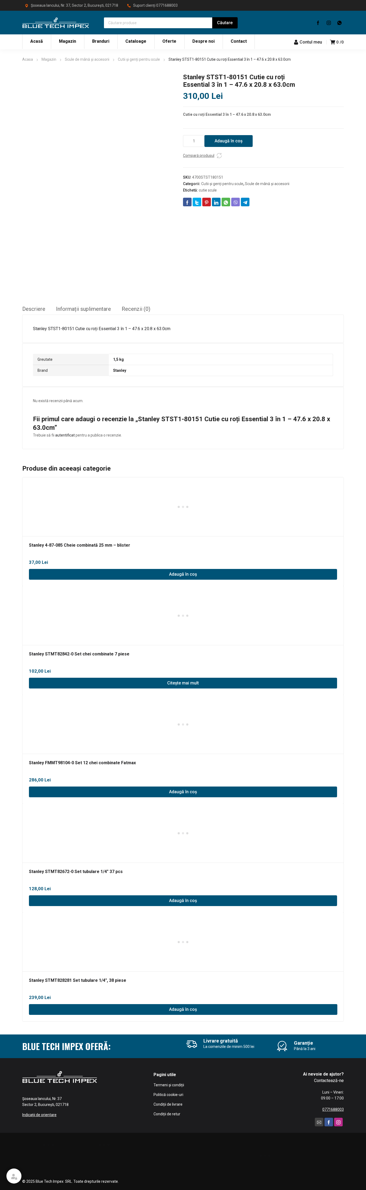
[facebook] (318, 22)
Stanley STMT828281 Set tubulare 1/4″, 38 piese (77, 980)
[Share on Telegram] (245, 202)
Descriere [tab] (33, 309)
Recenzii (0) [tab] (136, 309)
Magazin (49, 59)
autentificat (65, 435)
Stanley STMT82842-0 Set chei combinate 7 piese (79, 654)
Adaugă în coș (228, 140)
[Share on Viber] (235, 202)
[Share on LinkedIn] (216, 202)
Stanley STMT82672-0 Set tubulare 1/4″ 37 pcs (76, 871)
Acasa (27, 59)
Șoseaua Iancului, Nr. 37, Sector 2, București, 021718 (74, 5)
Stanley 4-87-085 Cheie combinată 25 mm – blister (79, 545)
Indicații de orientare (39, 1115)
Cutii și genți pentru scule (139, 59)
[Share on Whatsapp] (226, 202)
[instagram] (328, 22)
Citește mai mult (183, 683)
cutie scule (208, 190)
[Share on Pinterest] (206, 202)
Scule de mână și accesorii (87, 59)
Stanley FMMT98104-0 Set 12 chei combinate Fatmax (82, 762)
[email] (319, 1122)
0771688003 (167, 5)
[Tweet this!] (197, 202)
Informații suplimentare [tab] (83, 309)
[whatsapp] (339, 22)
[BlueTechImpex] (55, 22)
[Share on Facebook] (187, 202)
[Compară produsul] (219, 155)
